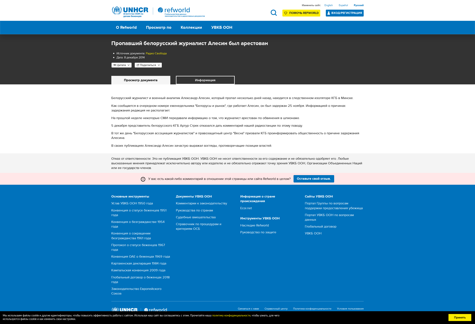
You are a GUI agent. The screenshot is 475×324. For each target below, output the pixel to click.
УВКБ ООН (313, 233)
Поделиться (148, 65)
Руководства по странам (194, 210)
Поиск (274, 13)
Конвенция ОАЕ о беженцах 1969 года (140, 256)
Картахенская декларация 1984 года (138, 263)
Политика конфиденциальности (312, 308)
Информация (205, 80)
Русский (359, 5)
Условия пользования (350, 308)
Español (343, 5)
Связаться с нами (248, 308)
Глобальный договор (320, 226)
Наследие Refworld (254, 225)
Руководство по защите (258, 232)
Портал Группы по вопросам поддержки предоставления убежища (334, 205)
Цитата (121, 65)
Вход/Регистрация (346, 13)
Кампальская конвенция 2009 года (138, 270)
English (329, 5)
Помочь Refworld (304, 13)
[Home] (158, 11)
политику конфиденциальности (231, 315)
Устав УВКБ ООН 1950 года (132, 203)
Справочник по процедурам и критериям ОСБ (198, 226)
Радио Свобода (156, 53)
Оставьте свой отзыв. (314, 178)
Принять (460, 317)
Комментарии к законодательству (201, 203)
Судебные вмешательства (196, 217)
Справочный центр (276, 308)
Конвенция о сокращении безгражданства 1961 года (131, 235)
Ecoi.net (246, 208)
